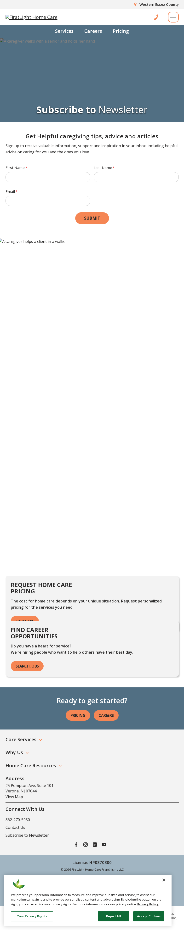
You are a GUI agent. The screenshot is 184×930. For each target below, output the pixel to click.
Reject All (113, 916)
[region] (88, 900)
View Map (14, 796)
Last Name (104, 167)
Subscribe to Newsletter (27, 835)
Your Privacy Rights (32, 916)
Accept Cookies (149, 916)
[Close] (164, 880)
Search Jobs (27, 666)
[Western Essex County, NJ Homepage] (32, 17)
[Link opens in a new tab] (76, 844)
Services (64, 31)
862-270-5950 (18, 819)
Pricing (121, 31)
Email (11, 191)
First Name (16, 167)
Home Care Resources (31, 765)
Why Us (14, 752)
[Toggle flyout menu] (173, 17)
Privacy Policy (148, 904)
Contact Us (15, 827)
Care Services (21, 739)
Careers (93, 31)
